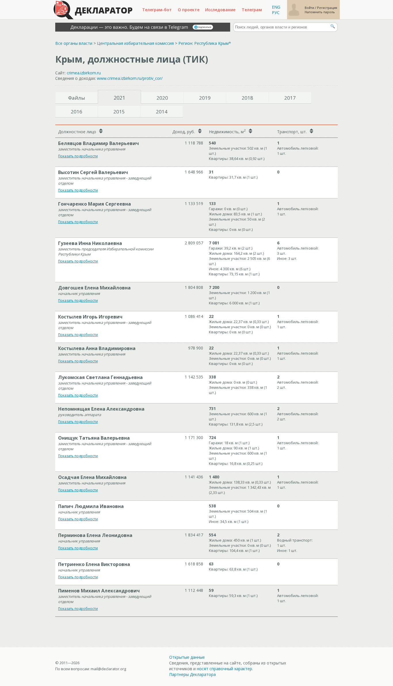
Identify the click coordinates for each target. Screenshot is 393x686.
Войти (310, 7)
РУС (276, 12)
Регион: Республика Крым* (204, 43)
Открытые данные (187, 657)
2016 (76, 111)
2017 (290, 97)
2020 (162, 97)
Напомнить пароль (320, 12)
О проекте (188, 9)
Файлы (76, 97)
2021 (119, 97)
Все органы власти (73, 43)
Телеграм (252, 9)
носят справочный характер (224, 668)
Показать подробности (78, 156)
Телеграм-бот (157, 9)
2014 (161, 111)
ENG (276, 7)
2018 (247, 97)
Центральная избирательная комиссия (135, 43)
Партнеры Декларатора (192, 674)
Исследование (220, 9)
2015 (119, 111)
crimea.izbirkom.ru (84, 73)
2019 (205, 97)
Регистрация (327, 7)
